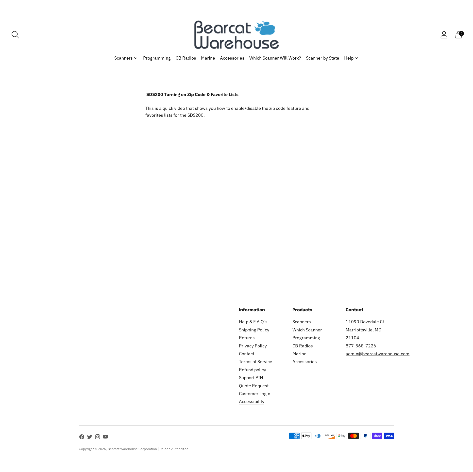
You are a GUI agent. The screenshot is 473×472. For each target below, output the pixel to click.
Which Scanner (307, 330)
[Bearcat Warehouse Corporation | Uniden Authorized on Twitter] (90, 438)
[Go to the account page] (444, 35)
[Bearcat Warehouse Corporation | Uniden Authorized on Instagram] (98, 438)
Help (349, 58)
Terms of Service (255, 361)
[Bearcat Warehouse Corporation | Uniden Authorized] (236, 35)
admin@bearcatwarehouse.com (377, 354)
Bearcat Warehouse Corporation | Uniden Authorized (148, 449)
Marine (208, 58)
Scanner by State (322, 58)
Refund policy (252, 370)
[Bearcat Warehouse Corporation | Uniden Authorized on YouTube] (105, 438)
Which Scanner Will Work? (275, 58)
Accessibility (251, 401)
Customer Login (254, 393)
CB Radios (186, 58)
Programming (157, 58)
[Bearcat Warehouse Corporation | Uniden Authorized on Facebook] (82, 438)
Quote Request (254, 386)
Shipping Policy (254, 330)
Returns (247, 338)
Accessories (232, 58)
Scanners (123, 58)
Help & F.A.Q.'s (253, 322)
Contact (246, 354)
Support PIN (251, 377)
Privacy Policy (253, 346)
